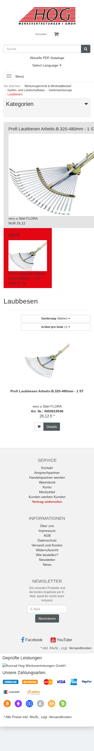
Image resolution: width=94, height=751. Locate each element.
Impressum (47, 531)
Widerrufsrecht (47, 550)
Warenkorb (47, 482)
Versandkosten (80, 648)
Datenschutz (47, 540)
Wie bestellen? (47, 555)
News (47, 564)
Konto (47, 487)
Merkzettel (47, 492)
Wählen (54, 318)
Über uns (47, 526)
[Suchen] (85, 49)
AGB (47, 535)
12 (54, 327)
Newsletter (47, 560)
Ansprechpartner (47, 473)
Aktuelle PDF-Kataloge (47, 58)
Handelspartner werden (47, 477)
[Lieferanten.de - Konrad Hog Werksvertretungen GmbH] (34, 665)
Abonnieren (47, 618)
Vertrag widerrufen (47, 502)
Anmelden (41, 34)
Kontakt (47, 468)
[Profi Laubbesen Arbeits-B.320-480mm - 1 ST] (47, 360)
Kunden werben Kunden (47, 497)
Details (52, 427)
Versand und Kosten (47, 545)
